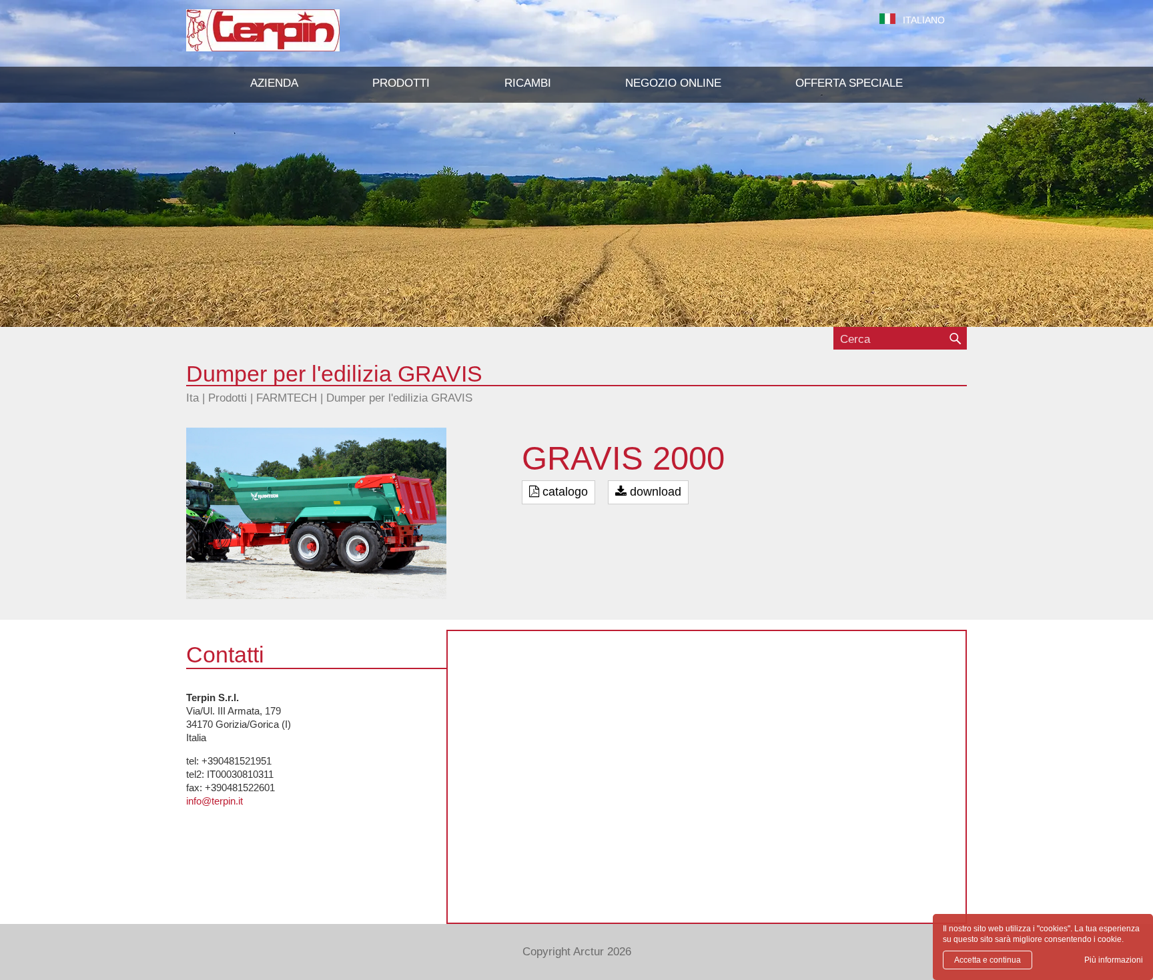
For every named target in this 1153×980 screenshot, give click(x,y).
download (654, 491)
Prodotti (227, 398)
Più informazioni (1113, 960)
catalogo (563, 491)
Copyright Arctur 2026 (576, 951)
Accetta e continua (987, 960)
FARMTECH (286, 398)
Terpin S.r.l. (286, 37)
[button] (401, 83)
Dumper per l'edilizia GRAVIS (399, 398)
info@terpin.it (214, 801)
